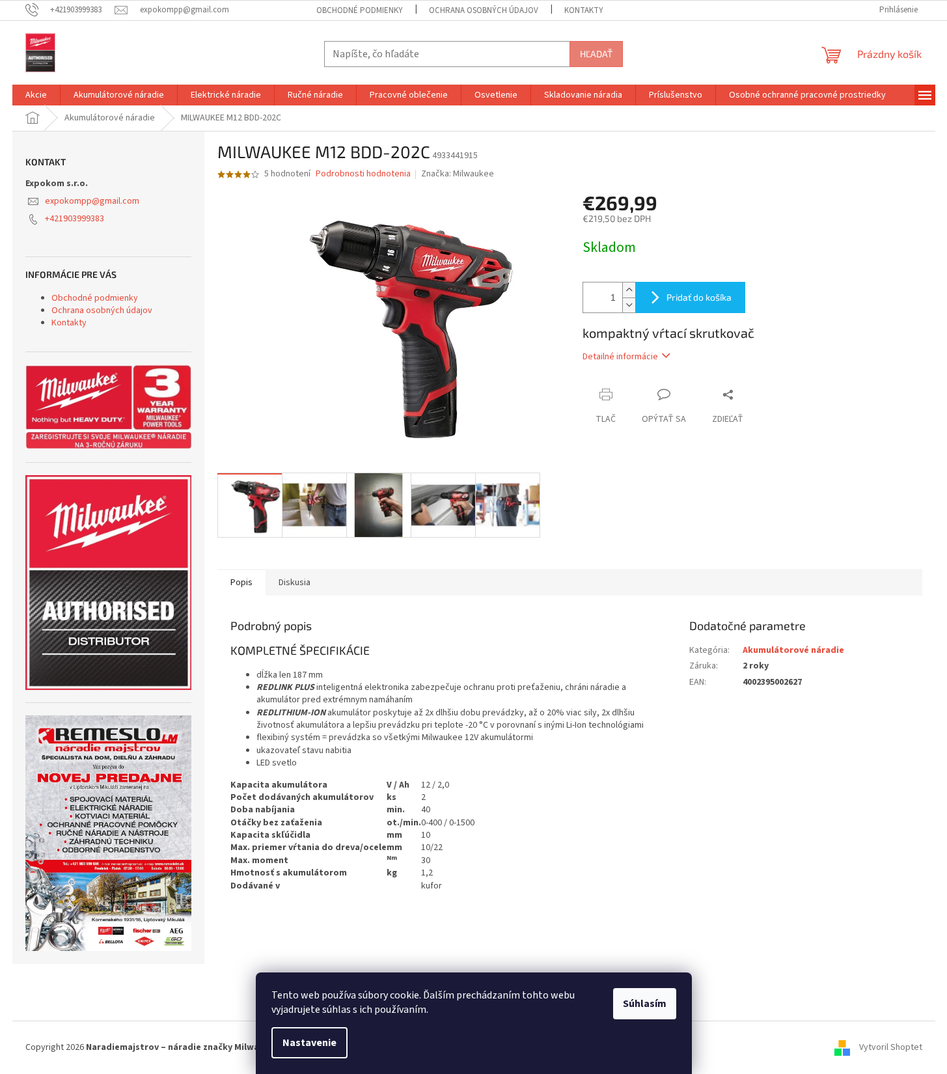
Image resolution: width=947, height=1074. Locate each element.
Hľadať (596, 53)
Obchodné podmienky (359, 10)
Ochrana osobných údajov (483, 10)
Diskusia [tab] (294, 582)
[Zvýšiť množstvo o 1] (628, 289)
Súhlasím (644, 1004)
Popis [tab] (241, 582)
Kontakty (583, 10)
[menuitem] (36, 95)
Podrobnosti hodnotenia (363, 174)
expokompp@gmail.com (92, 201)
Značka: (457, 173)
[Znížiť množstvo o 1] (628, 304)
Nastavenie (309, 1043)
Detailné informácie (620, 356)
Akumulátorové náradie (793, 650)
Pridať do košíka (699, 297)
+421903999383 (74, 218)
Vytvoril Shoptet (890, 1047)
